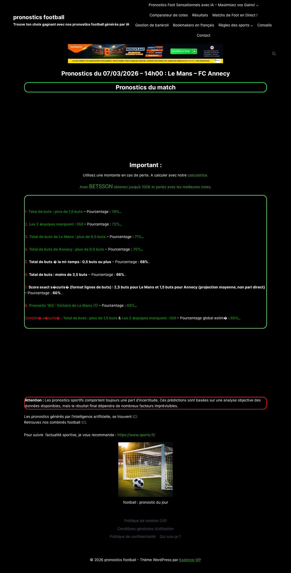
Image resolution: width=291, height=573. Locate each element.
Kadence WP (190, 560)
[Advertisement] (145, 126)
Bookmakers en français (193, 25)
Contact (203, 35)
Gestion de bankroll (152, 25)
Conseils (264, 25)
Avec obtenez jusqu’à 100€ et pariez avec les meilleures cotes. (146, 187)
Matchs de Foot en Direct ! (235, 15)
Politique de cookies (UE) (145, 521)
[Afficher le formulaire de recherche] (274, 53)
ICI (83, 422)
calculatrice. (198, 175)
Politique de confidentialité (133, 536)
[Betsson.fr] (145, 53)
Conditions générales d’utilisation (145, 529)
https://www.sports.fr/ (136, 435)
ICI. (135, 416)
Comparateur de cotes (169, 15)
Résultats (200, 15)
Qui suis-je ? (170, 536)
